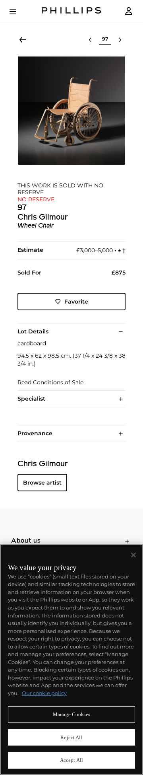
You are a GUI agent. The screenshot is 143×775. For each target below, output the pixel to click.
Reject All (71, 737)
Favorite (76, 301)
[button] (71, 110)
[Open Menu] (18, 11)
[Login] (128, 11)
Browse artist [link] (42, 482)
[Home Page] (71, 11)
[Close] (133, 555)
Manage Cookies (71, 714)
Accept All (71, 760)
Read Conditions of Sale (50, 382)
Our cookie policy (44, 693)
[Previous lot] (90, 39)
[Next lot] (120, 39)
